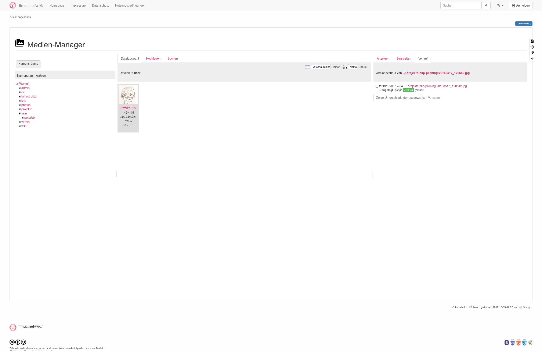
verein (25, 122)
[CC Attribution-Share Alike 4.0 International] (18, 341)
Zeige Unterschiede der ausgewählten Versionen (408, 97)
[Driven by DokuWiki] (530, 342)
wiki (23, 126)
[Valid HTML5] (518, 342)
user (24, 113)
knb (23, 100)
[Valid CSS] (524, 342)
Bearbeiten (404, 58)
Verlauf (423, 58)
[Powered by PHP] (512, 342)
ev (23, 92)
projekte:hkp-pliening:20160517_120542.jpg (438, 73)
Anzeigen (383, 58)
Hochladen (153, 58)
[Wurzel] (23, 83)
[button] (500, 5)
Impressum (78, 5)
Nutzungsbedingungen (130, 5)
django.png (128, 107)
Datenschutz (100, 5)
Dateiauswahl (130, 58)
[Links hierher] (532, 52)
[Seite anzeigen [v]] (532, 40)
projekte (26, 109)
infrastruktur (29, 96)
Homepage (57, 5)
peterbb (29, 117)
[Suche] (486, 5)
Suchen (173, 58)
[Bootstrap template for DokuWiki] (507, 342)
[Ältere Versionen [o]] (532, 46)
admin (25, 88)
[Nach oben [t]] (532, 58)
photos (25, 105)
